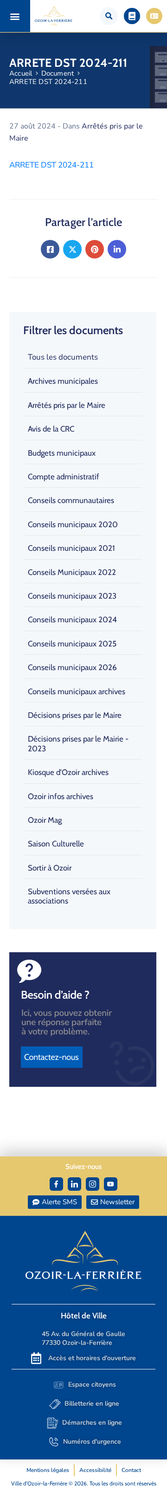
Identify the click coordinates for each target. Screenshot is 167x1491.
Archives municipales (63, 381)
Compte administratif (63, 476)
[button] (15, 16)
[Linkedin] (117, 249)
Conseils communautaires (71, 500)
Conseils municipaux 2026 (72, 667)
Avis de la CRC (51, 428)
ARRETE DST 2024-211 (51, 165)
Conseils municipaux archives (76, 691)
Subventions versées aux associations (69, 896)
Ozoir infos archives (60, 796)
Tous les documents (63, 357)
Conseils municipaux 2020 (73, 524)
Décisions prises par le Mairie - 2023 (78, 743)
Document (57, 73)
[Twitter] (72, 249)
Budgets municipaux (62, 453)
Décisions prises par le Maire (75, 715)
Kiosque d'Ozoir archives (68, 772)
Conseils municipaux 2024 (72, 619)
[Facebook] (50, 249)
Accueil (20, 73)
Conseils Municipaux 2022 (72, 572)
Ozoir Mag (45, 820)
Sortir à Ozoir (49, 867)
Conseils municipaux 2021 (71, 548)
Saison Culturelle (56, 843)
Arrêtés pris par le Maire (66, 405)
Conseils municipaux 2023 (72, 595)
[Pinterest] (94, 249)
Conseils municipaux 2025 (72, 643)
